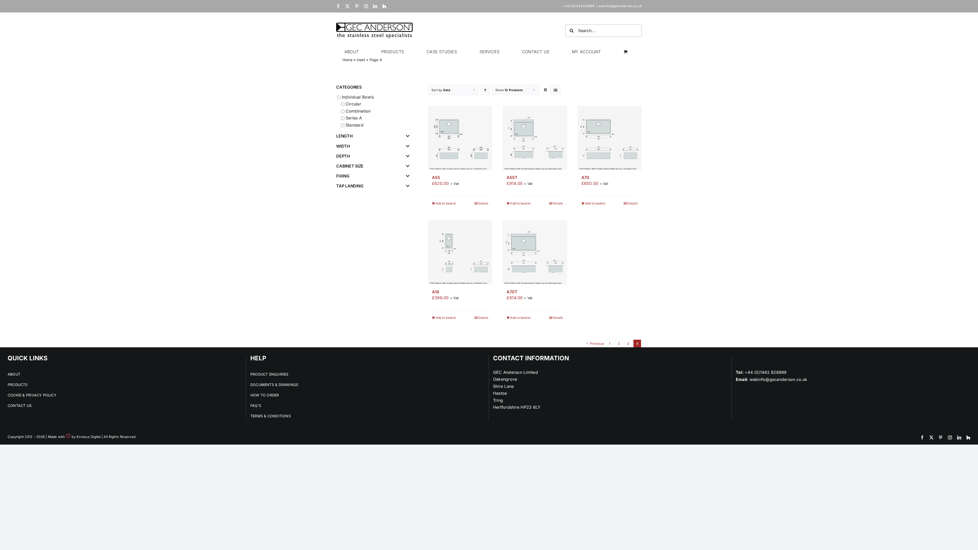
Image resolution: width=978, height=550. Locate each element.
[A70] (610, 138)
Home (347, 60)
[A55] (460, 138)
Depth (343, 156)
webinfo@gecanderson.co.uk (620, 6)
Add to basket (446, 203)
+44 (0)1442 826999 (765, 372)
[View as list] (556, 90)
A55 (436, 177)
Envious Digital (89, 437)
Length (344, 136)
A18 (435, 291)
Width (343, 146)
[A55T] (535, 138)
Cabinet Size (349, 166)
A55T (512, 177)
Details (483, 203)
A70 (585, 177)
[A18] (460, 252)
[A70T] (535, 252)
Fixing (342, 176)
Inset (361, 60)
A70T (512, 291)
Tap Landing (349, 186)
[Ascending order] (485, 90)
